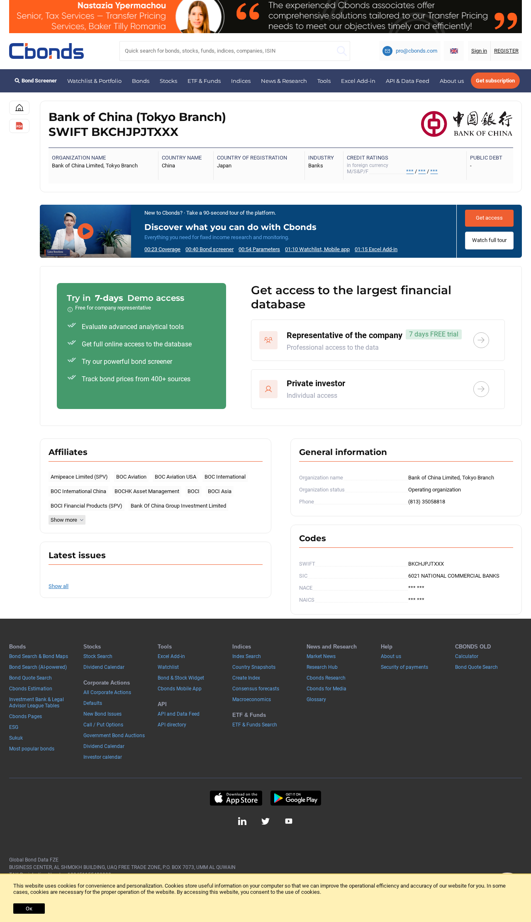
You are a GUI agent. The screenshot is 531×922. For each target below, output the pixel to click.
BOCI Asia (219, 491)
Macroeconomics (251, 699)
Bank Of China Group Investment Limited (178, 506)
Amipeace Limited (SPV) (79, 477)
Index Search (246, 656)
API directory (172, 725)
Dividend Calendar (103, 667)
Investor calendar (102, 757)
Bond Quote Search (30, 678)
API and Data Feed (179, 714)
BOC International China (78, 491)
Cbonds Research (326, 678)
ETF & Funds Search (254, 725)
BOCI (194, 491)
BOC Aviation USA (175, 477)
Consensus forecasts (255, 689)
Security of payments (404, 667)
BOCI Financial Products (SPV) (86, 506)
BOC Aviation (131, 477)
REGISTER (506, 51)
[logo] (46, 51)
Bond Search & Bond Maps (38, 656)
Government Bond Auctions (114, 735)
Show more (64, 520)
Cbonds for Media (326, 689)
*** (410, 171)
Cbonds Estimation (30, 689)
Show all (58, 586)
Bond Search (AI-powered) (38, 667)
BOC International (225, 477)
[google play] (295, 798)
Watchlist (168, 667)
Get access (489, 218)
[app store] (236, 798)
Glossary (316, 699)
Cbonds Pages (25, 716)
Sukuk (16, 738)
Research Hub (322, 667)
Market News (321, 656)
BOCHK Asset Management (146, 491)
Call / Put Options (103, 725)
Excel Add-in (358, 80)
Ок (29, 908)
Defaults (92, 703)
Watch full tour (489, 240)
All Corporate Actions (107, 692)
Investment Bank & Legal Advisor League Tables (36, 703)
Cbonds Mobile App (180, 689)
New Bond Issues (102, 714)
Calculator (466, 656)
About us (452, 80)
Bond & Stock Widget (181, 678)
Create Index (246, 678)
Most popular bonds (31, 749)
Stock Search (97, 656)
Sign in (479, 51)
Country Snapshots (253, 667)
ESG (13, 727)
